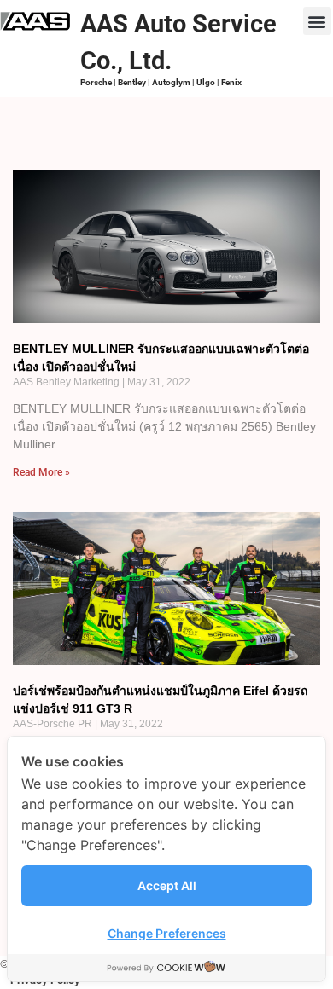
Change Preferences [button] (167, 933)
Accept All (166, 885)
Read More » (41, 472)
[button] (317, 21)
